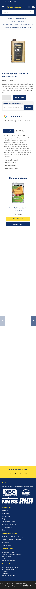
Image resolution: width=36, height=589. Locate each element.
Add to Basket (19, 97)
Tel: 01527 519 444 (8, 560)
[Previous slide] (2, 321)
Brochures (5, 513)
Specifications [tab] (21, 131)
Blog (3, 530)
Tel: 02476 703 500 (8, 575)
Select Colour (18, 224)
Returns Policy (7, 545)
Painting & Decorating (17, 21)
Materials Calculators (9, 524)
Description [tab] (8, 131)
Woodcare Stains (26, 24)
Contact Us (6, 516)
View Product (18, 219)
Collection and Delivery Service (12, 537)
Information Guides (8, 522)
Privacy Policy (6, 542)
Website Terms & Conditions (11, 539)
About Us (5, 511)
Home (10, 19)
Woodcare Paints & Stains (10, 24)
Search (28, 107)
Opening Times (7, 527)
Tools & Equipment (20, 19)
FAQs (3, 519)
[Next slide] (33, 321)
